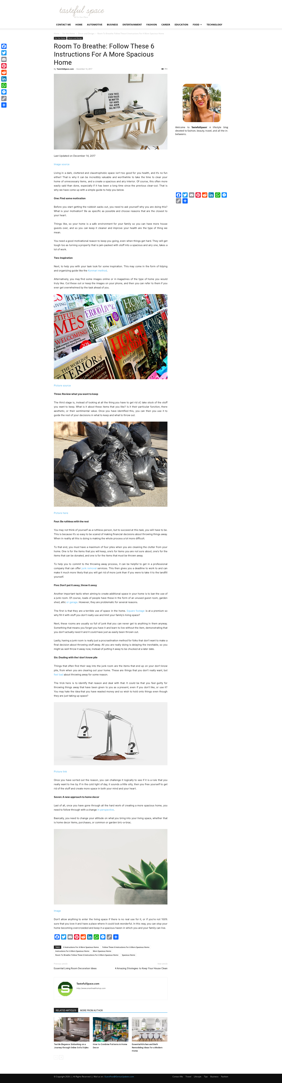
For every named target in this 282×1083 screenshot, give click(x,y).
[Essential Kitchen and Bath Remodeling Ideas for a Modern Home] (149, 1029)
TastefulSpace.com (65, 69)
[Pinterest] (4, 66)
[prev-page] (56, 1057)
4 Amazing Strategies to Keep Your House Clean (141, 968)
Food (196, 24)
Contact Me (63, 24)
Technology (214, 24)
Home (78, 24)
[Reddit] (4, 72)
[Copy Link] (4, 98)
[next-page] (61, 1057)
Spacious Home (128, 955)
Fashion (151, 24)
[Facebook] (4, 46)
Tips (206, 1076)
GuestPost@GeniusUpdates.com (119, 1076)
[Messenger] (4, 92)
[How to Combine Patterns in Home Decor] (110, 1029)
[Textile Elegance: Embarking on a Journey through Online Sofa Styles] (71, 1029)
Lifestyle (197, 1076)
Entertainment (132, 24)
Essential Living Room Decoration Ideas (75, 968)
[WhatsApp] (4, 85)
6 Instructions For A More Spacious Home (81, 947)
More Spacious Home (102, 951)
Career (165, 24)
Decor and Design (86, 33)
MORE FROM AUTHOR (91, 1010)
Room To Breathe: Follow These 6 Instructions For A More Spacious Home (86, 955)
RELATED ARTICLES (66, 1010)
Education (181, 24)
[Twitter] (4, 53)
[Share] (4, 105)
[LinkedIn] (4, 79)
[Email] (4, 59)
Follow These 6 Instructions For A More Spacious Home (125, 947)
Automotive (94, 24)
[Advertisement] (201, 57)
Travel (188, 1076)
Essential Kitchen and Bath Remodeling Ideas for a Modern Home (147, 1047)
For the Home (69, 33)
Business (112, 24)
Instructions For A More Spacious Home (72, 951)
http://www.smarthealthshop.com (91, 988)
